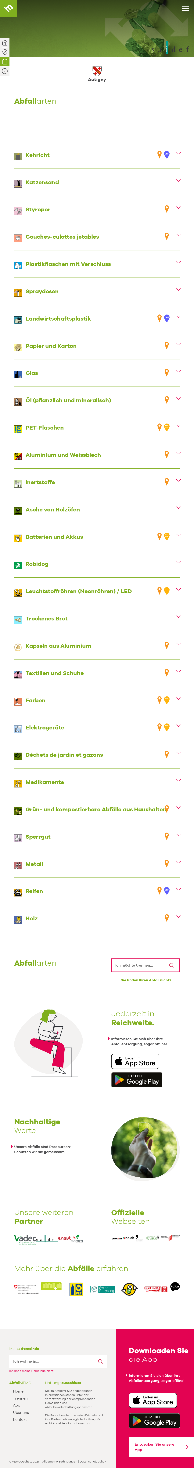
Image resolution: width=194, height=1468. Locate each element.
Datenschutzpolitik (93, 1461)
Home (18, 1391)
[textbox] (51, 1361)
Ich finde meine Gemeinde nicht (31, 1370)
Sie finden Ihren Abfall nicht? (146, 980)
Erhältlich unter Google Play (136, 1079)
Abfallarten (4, 61)
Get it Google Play (154, 1420)
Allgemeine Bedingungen (59, 1461)
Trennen (20, 1398)
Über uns (21, 1412)
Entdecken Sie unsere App (154, 1447)
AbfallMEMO (8, 8)
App (16, 1405)
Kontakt (20, 1419)
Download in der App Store (135, 1061)
